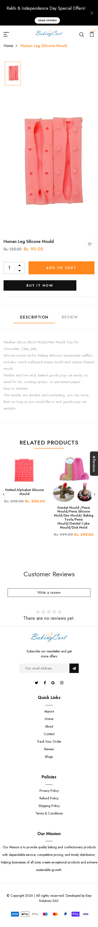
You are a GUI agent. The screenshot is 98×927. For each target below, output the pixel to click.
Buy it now (40, 285)
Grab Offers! (47, 20)
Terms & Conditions (49, 813)
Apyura (49, 711)
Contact (49, 734)
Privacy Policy (49, 790)
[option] (13, 73)
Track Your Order (49, 741)
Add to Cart (61, 267)
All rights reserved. (50, 895)
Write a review (49, 592)
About (49, 726)
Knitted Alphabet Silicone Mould (24, 491)
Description (34, 317)
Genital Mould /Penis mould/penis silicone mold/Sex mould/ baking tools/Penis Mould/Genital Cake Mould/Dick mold (73, 517)
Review (70, 317)
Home (8, 45)
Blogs (49, 756)
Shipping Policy (49, 805)
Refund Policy (49, 798)
